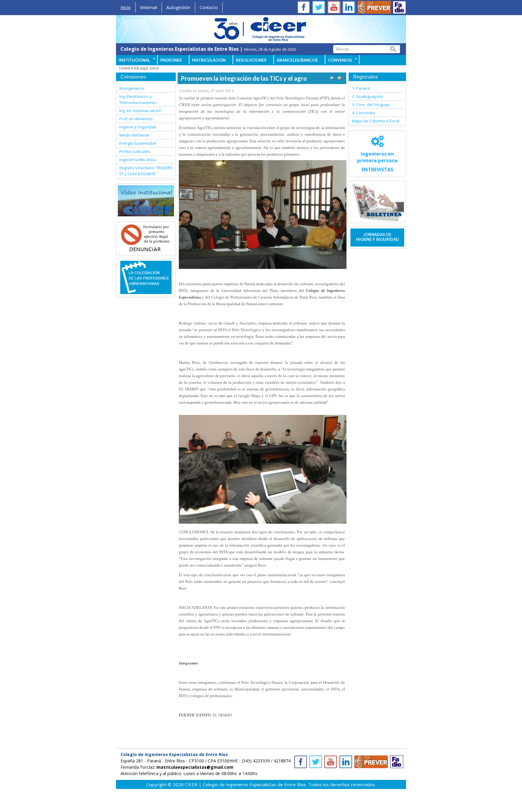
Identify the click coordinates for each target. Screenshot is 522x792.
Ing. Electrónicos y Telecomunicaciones (138, 99)
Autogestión (178, 7)
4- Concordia (363, 112)
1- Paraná (361, 88)
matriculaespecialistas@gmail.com (195, 767)
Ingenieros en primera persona (377, 161)
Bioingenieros (132, 88)
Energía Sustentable (137, 143)
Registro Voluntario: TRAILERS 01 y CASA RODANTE (146, 170)
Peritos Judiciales (134, 151)
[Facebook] (304, 8)
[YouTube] (335, 8)
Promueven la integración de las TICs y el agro (244, 78)
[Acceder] (146, 250)
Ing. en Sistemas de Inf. (140, 110)
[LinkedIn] (350, 8)
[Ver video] (146, 200)
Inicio (126, 7)
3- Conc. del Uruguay (370, 104)
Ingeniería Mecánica (137, 159)
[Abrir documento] (146, 292)
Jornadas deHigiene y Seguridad (377, 237)
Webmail (148, 7)
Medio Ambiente (134, 135)
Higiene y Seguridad (137, 127)
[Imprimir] (339, 78)
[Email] (331, 78)
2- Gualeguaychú (367, 96)
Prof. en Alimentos (136, 118)
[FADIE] (399, 7)
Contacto (209, 7)
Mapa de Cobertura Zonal (375, 121)
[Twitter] (319, 8)
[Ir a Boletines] (377, 202)
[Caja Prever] (374, 8)
